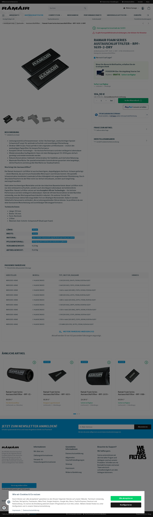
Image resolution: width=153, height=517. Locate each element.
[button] (4, 508)
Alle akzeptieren (126, 498)
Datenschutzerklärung (31, 510)
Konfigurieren (126, 505)
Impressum (16, 510)
